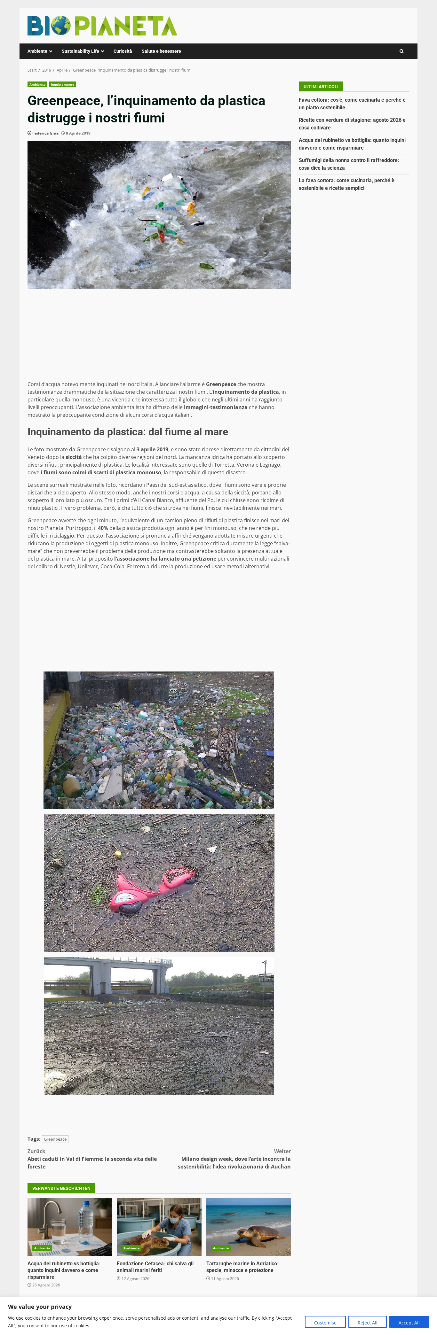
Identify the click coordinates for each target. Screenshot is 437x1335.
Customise (325, 1323)
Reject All (367, 1323)
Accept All (409, 1323)
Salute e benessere (161, 51)
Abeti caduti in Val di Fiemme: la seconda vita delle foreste (92, 1159)
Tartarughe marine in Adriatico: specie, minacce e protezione (248, 1227)
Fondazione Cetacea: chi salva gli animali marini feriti (159, 1227)
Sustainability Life (80, 51)
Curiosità (123, 51)
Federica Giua (45, 133)
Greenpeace (55, 1139)
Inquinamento (62, 84)
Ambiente (37, 51)
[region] (218, 1316)
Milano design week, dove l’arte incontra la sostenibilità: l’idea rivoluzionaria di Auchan (234, 1159)
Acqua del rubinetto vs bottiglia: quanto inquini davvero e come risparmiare (70, 1227)
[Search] (402, 51)
